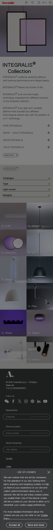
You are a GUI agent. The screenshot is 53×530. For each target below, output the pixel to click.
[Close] (49, 472)
